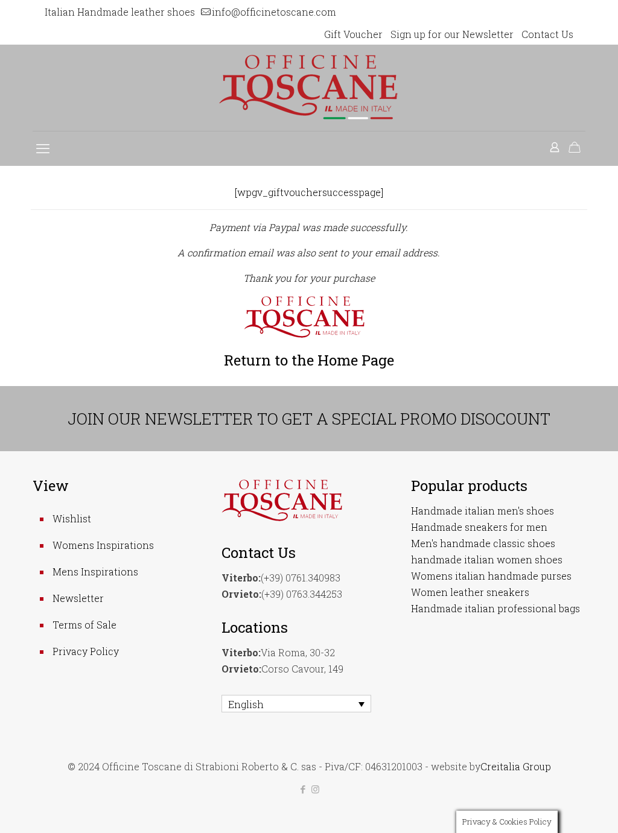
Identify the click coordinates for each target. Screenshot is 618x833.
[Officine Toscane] (309, 88)
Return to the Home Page (309, 360)
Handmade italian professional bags (495, 608)
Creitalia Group (515, 766)
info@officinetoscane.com (274, 11)
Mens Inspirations (95, 571)
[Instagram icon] (315, 789)
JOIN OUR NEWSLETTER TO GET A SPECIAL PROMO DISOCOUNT (309, 418)
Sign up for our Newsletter (452, 34)
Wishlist (72, 518)
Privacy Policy (86, 651)
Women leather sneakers (470, 592)
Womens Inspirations (103, 545)
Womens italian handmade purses (491, 575)
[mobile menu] (43, 148)
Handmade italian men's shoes (482, 510)
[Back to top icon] (560, 808)
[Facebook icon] (302, 789)
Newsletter (78, 598)
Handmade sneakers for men (479, 527)
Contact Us (547, 34)
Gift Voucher (353, 34)
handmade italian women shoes (486, 559)
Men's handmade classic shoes (483, 543)
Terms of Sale (84, 624)
